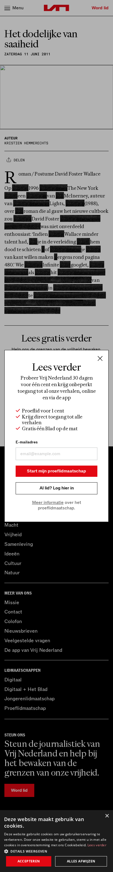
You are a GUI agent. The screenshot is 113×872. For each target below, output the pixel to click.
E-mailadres (27, 442)
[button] (56, 851)
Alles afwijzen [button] (81, 861)
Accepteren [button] (29, 861)
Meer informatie (48, 502)
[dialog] (56, 841)
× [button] (107, 816)
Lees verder (96, 845)
